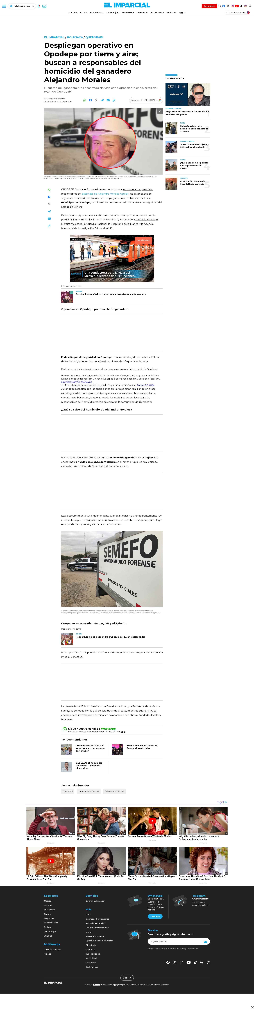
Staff (88, 914)
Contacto (90, 949)
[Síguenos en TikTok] (241, 6)
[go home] (53, 982)
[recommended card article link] (67, 297)
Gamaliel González (56, 99)
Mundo (48, 905)
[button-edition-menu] (227, 12)
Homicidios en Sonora (89, 791)
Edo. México (96, 12)
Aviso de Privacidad (95, 923)
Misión (89, 932)
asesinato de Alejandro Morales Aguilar (105, 193)
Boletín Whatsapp (95, 901)
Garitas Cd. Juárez (237, 12)
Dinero (47, 914)
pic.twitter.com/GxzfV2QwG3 (76, 382)
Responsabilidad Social (97, 927)
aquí (123, 731)
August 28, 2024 (145, 385)
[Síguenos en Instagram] (232, 6)
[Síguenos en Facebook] (223, 6)
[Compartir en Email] (108, 100)
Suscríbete (209, 6)
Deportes (49, 918)
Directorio (91, 945)
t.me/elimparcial (200, 899)
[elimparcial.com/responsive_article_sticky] (252, 1007)
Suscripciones (93, 954)
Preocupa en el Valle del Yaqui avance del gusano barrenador (90, 748)
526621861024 (156, 899)
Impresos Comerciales (97, 919)
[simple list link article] (187, 95)
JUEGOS (73, 12)
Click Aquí (155, 916)
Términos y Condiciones (187, 948)
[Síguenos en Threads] (245, 6)
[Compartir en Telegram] (102, 100)
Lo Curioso (49, 909)
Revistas (171, 12)
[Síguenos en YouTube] (237, 6)
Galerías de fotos (53, 949)
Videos (47, 954)
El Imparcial (54, 37)
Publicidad (91, 958)
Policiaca (75, 37)
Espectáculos (51, 922)
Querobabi (94, 37)
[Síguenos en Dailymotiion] (208, 962)
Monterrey (128, 12)
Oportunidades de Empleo (100, 940)
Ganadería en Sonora (114, 791)
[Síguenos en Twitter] (228, 6)
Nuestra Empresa (95, 936)
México (47, 901)
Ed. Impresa (157, 12)
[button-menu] (4, 6)
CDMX (83, 12)
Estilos (47, 927)
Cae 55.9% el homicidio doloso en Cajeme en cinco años (89, 765)
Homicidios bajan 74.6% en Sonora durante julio (142, 747)
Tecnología (50, 931)
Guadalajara (112, 12)
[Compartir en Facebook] (90, 100)
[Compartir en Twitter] (96, 100)
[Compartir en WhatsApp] (85, 100)
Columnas (142, 12)
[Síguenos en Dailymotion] (250, 6)
